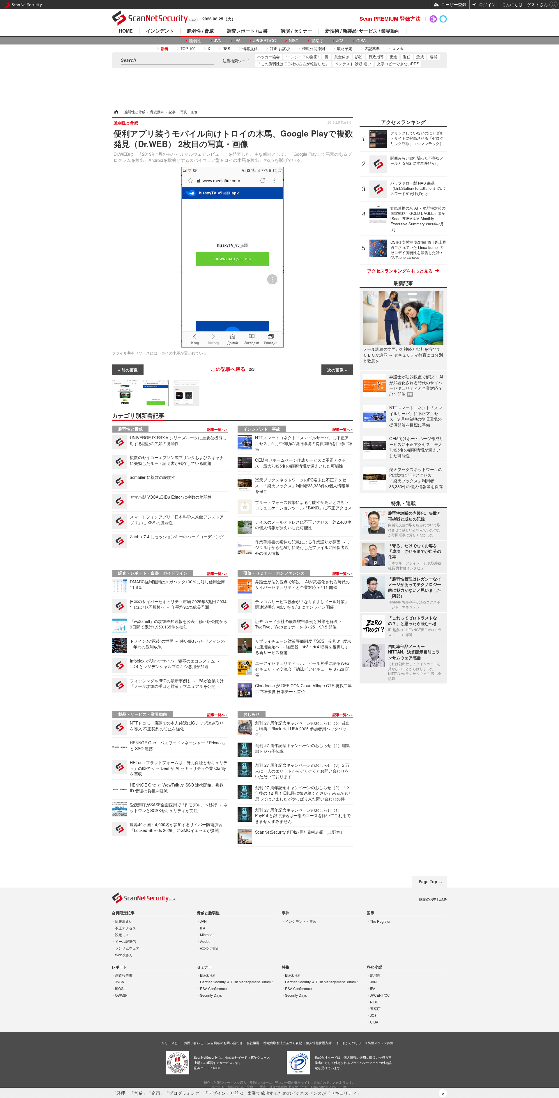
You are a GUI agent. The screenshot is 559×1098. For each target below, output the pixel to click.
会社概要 (253, 1042)
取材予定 (344, 48)
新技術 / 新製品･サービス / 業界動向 (362, 31)
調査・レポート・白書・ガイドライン (152, 573)
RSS (226, 48)
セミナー (204, 967)
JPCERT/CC (264, 40)
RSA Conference (213, 988)
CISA (361, 40)
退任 (407, 56)
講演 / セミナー (296, 31)
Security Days (211, 995)
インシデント (160, 31)
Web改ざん (124, 954)
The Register (380, 921)
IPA (237, 40)
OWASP (121, 995)
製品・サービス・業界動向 (142, 714)
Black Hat (207, 975)
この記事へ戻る (232, 368)
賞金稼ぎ (341, 56)
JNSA (119, 981)
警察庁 (317, 40)
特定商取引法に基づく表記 (282, 1042)
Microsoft (207, 934)
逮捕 (433, 56)
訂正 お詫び (280, 48)
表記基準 (372, 48)
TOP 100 (188, 48)
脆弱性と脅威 (130, 429)
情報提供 (250, 48)
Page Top (428, 881)
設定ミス (122, 934)
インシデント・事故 (261, 429)
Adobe (205, 941)
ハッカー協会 (268, 56)
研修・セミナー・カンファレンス (274, 573)
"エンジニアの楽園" (302, 56)
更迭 (393, 56)
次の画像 (335, 370)
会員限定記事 (123, 913)
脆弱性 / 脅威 (200, 31)
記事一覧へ (216, 429)
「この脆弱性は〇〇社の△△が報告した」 (293, 63)
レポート (119, 967)
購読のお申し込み (433, 899)
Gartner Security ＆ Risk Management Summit (236, 981)
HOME (126, 31)
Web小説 (374, 967)
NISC (293, 40)
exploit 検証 (209, 947)
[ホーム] (116, 111)
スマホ (397, 48)
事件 (285, 913)
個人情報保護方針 (319, 1042)
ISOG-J (120, 988)
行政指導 (376, 56)
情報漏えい (123, 921)
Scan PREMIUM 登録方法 (390, 18)
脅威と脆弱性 (208, 913)
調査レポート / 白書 (247, 31)
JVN (218, 40)
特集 (285, 967)
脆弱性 (195, 40)
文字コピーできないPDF (398, 63)
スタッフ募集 (383, 1042)
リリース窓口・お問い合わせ (182, 1042)
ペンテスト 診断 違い (353, 63)
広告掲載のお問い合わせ (225, 1042)
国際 (370, 913)
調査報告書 (123, 975)
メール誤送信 (125, 941)
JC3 (340, 40)
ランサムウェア (127, 947)
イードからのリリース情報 (355, 1042)
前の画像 (129, 370)
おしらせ (251, 714)
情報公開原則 (313, 48)
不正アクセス (125, 927)
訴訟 (359, 56)
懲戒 (420, 56)
